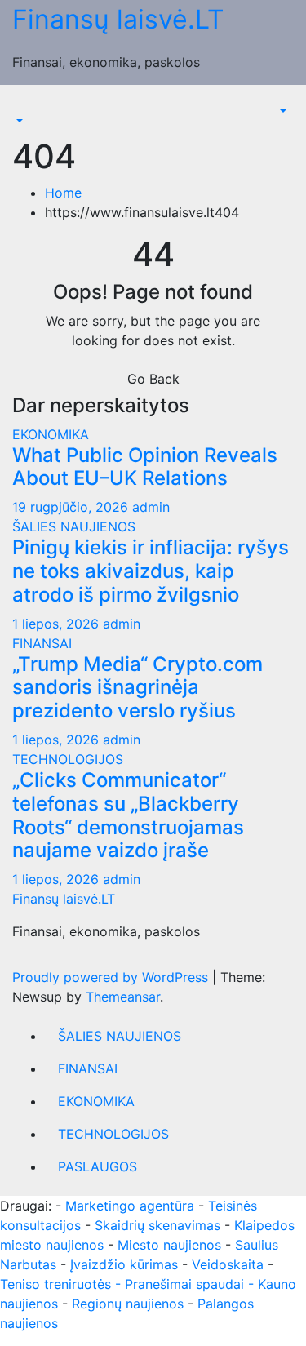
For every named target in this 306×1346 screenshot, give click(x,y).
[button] (18, 121)
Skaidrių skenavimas (157, 1225)
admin (151, 507)
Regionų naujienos (128, 1303)
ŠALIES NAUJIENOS (73, 526)
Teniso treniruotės (55, 1284)
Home (63, 192)
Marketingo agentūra (129, 1205)
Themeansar (123, 996)
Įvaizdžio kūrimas (124, 1264)
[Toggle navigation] (23, 106)
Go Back (153, 379)
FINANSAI (42, 643)
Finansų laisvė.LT (118, 19)
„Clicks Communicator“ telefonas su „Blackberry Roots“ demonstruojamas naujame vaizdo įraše (128, 815)
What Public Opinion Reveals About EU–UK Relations (144, 467)
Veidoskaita (228, 1264)
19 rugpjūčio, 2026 (72, 507)
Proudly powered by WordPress (112, 977)
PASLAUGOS (97, 1166)
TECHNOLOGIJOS (67, 759)
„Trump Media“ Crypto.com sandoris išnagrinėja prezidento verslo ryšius (137, 687)
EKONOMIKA (50, 434)
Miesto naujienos (169, 1245)
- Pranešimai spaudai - (186, 1284)
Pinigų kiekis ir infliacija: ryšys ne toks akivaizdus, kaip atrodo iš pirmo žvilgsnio (150, 570)
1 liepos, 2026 (57, 623)
